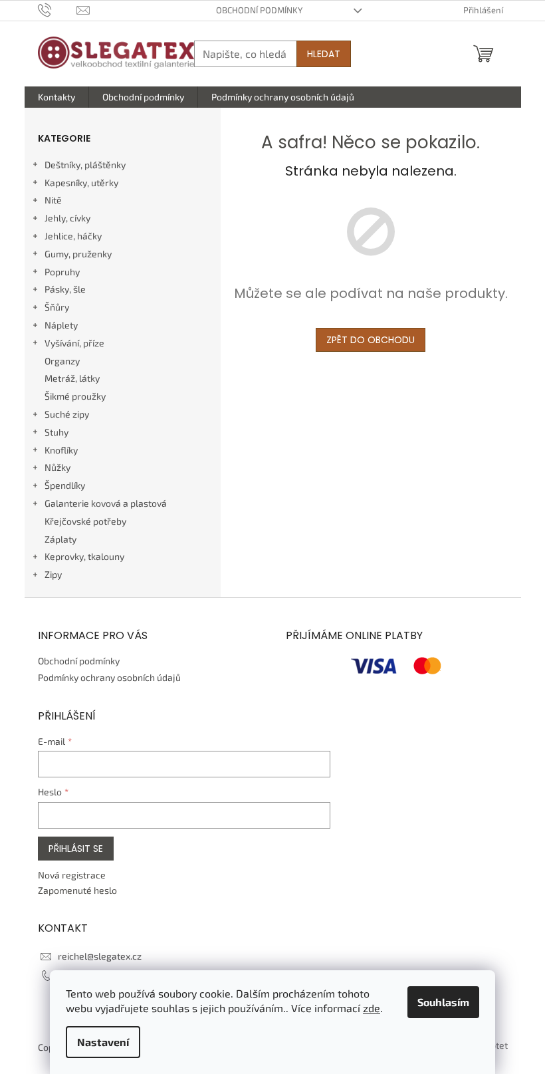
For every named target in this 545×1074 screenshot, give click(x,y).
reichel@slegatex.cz (100, 956)
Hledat (323, 54)
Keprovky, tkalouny (84, 556)
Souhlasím (443, 1002)
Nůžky (57, 467)
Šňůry (57, 307)
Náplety (61, 325)
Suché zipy (67, 414)
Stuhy (56, 432)
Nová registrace (72, 874)
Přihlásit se (76, 848)
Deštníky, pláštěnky (85, 164)
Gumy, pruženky (78, 253)
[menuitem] (56, 97)
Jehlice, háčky (73, 235)
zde (371, 1008)
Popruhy (62, 271)
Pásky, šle (65, 289)
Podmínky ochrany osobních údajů (109, 677)
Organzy (62, 360)
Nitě (53, 199)
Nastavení (103, 1041)
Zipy (53, 574)
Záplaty (60, 539)
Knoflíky (61, 450)
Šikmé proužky (75, 396)
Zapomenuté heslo (77, 890)
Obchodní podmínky (259, 10)
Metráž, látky (72, 378)
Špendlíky (65, 485)
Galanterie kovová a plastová (106, 503)
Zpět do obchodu (370, 339)
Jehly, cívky (67, 217)
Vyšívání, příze (74, 342)
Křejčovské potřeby (85, 521)
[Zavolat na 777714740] (57, 9)
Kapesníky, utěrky (81, 182)
